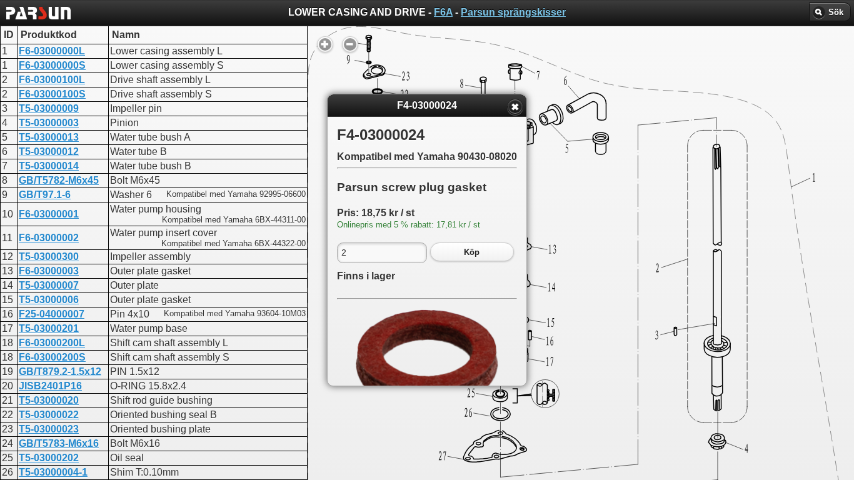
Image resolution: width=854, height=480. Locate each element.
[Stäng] (515, 107)
